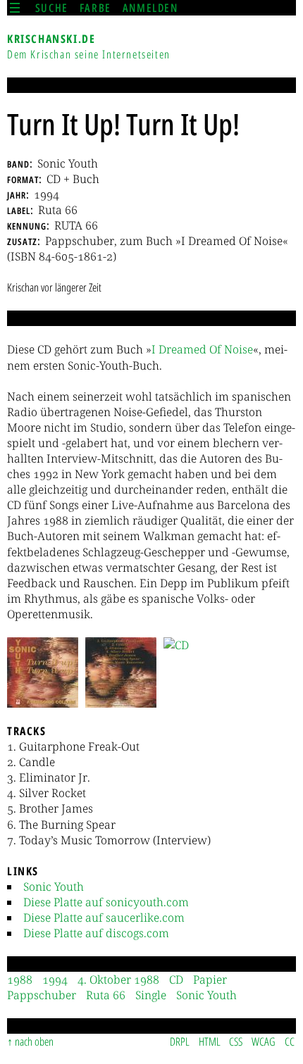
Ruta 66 (105, 995)
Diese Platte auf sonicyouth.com (106, 902)
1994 (55, 979)
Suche (51, 7)
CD (176, 979)
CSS (235, 1041)
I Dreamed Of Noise (202, 349)
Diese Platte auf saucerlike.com (104, 917)
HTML (210, 1041)
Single (150, 995)
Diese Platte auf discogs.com (96, 933)
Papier (210, 979)
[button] (42, 672)
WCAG (264, 1041)
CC (290, 1041)
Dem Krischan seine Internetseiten (89, 54)
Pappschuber (41, 995)
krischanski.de (51, 38)
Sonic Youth (53, 886)
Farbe (95, 7)
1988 (19, 979)
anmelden (150, 7)
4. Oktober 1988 (118, 979)
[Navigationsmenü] (15, 7)
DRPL (180, 1041)
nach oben (34, 1041)
